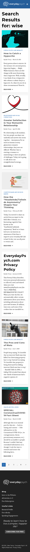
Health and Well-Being (11, 407)
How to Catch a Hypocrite (12, 54)
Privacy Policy (17, 547)
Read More (8, 89)
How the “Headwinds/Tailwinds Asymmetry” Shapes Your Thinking (15, 202)
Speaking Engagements (10, 516)
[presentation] (15, 39)
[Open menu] (27, 4)
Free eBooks (6, 513)
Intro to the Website (9, 495)
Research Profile (7, 510)
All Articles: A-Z (7, 498)
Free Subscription (8, 501)
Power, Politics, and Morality (13, 50)
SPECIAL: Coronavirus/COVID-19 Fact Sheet (15, 413)
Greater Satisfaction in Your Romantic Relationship (15, 123)
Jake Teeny (8, 59)
